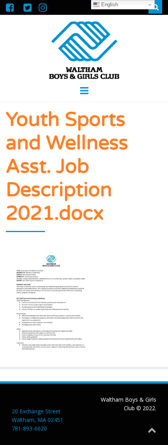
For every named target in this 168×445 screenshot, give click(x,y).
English (109, 4)
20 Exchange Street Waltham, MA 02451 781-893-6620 (37, 419)
